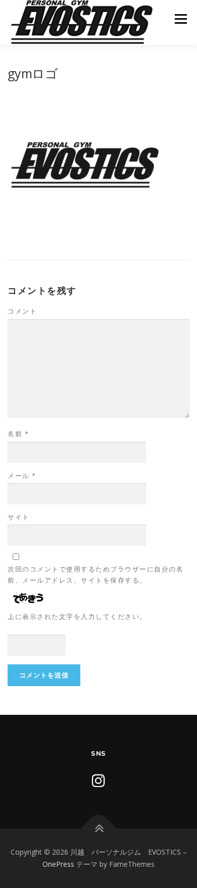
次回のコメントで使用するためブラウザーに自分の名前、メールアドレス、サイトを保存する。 (95, 574)
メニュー (180, 19)
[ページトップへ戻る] (99, 829)
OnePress (58, 864)
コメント (22, 311)
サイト (19, 516)
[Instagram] (98, 780)
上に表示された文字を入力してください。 (77, 616)
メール (22, 475)
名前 (18, 433)
